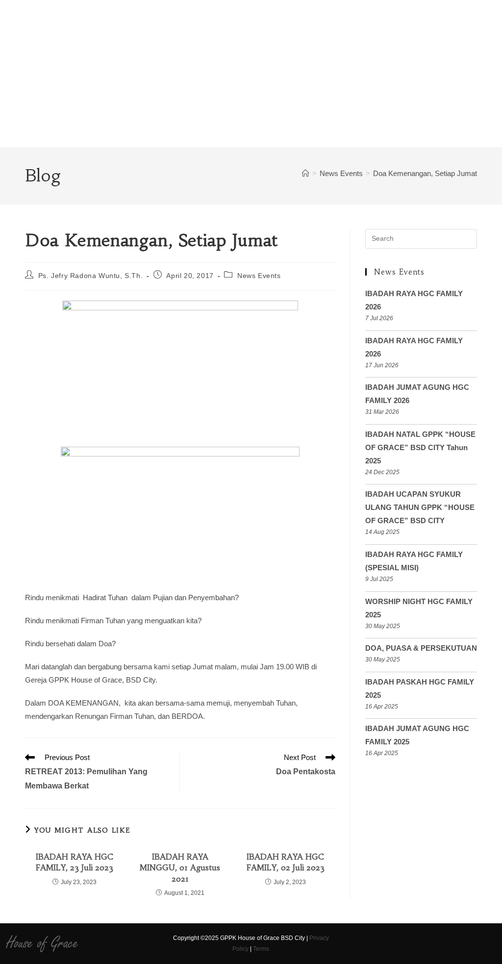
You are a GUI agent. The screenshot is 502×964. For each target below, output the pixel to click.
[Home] (305, 173)
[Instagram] (360, 944)
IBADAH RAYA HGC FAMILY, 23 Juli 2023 (74, 862)
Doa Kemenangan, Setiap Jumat (425, 173)
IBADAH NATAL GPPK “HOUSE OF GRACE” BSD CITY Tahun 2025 (420, 447)
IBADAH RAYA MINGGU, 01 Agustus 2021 (180, 868)
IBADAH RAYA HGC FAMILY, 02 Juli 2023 (286, 862)
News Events (259, 275)
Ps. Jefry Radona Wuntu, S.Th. (90, 275)
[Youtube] (377, 944)
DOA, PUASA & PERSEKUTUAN (421, 648)
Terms (261, 948)
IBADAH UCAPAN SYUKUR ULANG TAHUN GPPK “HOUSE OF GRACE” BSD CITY (420, 507)
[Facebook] (343, 944)
